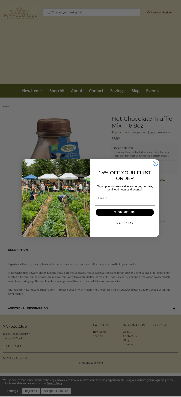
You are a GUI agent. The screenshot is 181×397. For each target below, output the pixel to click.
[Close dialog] (155, 163)
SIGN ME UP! (125, 212)
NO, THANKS (125, 223)
